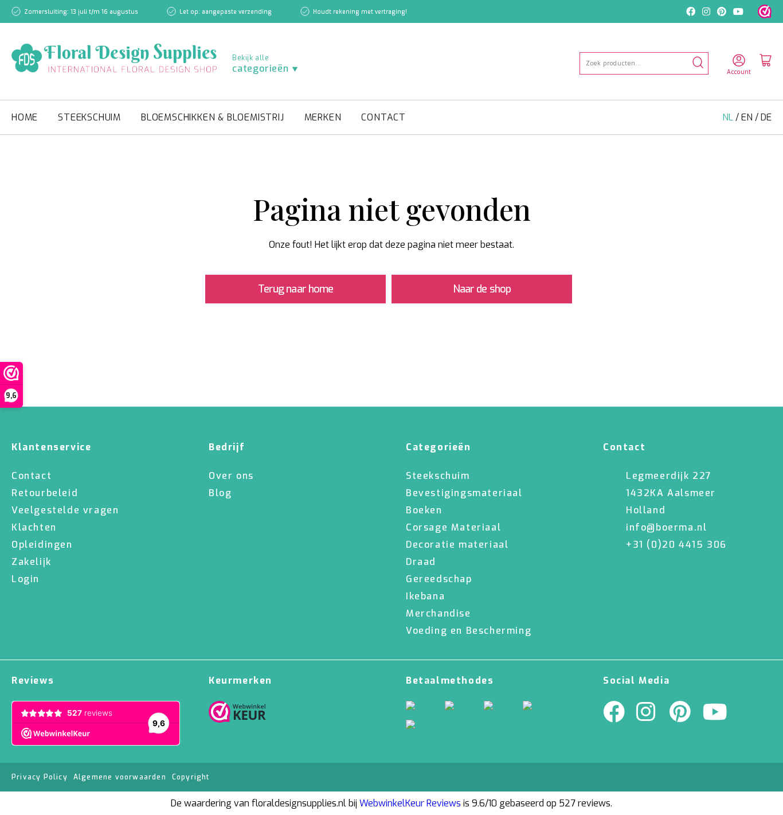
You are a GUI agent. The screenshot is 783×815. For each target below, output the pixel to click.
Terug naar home (296, 289)
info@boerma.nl (666, 527)
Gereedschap (439, 579)
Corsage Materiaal (453, 527)
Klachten (34, 527)
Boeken (424, 510)
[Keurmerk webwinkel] (765, 11)
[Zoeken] (698, 63)
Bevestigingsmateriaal (464, 493)
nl (728, 117)
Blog (220, 493)
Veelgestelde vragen (65, 510)
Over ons (231, 476)
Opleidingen (42, 545)
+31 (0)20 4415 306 (676, 545)
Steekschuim (89, 117)
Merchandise (438, 613)
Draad (421, 562)
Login (25, 579)
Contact (383, 117)
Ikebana (425, 596)
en (748, 117)
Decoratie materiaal (457, 545)
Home (24, 117)
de (766, 117)
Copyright (191, 777)
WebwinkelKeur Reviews (410, 803)
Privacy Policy (39, 777)
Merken (323, 117)
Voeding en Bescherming (468, 631)
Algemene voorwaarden (119, 777)
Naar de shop (482, 289)
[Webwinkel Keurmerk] (237, 714)
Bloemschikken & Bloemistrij (212, 117)
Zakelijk (31, 562)
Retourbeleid (44, 493)
